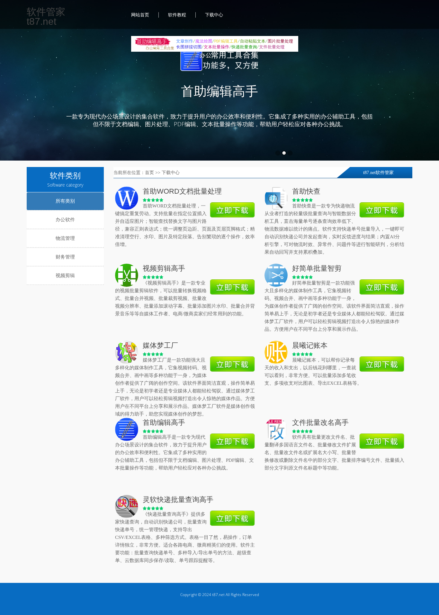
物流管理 (65, 238)
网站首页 (140, 15)
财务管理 (65, 256)
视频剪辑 (65, 275)
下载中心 (214, 15)
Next (415, 102)
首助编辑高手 (219, 91)
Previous (23, 102)
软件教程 (177, 15)
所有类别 (65, 201)
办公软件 (65, 219)
